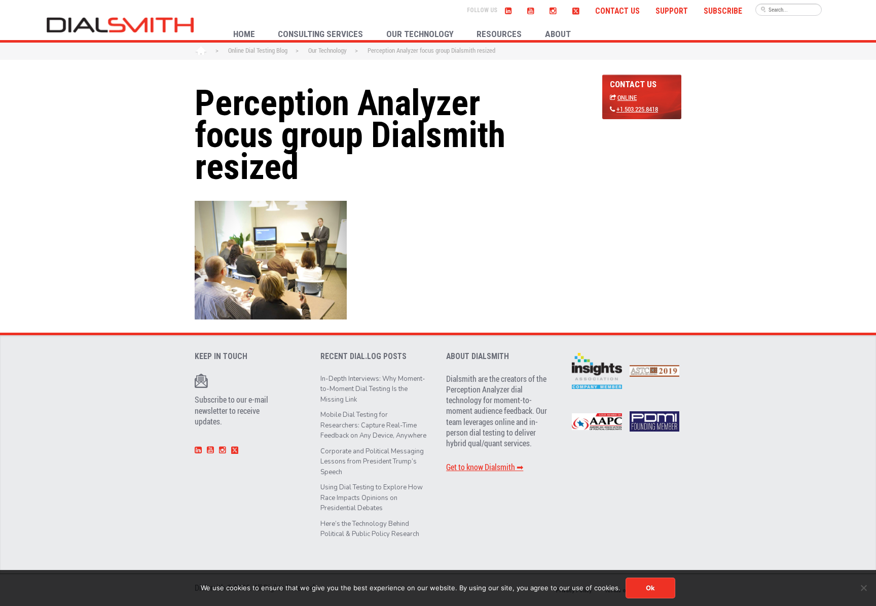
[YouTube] (531, 9)
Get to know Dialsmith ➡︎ (484, 467)
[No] (863, 588)
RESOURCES (499, 34)
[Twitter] (575, 9)
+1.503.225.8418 (637, 109)
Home (201, 51)
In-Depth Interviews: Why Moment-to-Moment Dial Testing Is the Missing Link (372, 389)
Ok (650, 588)
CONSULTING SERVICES (320, 34)
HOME (244, 34)
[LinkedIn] (508, 9)
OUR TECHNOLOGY (420, 34)
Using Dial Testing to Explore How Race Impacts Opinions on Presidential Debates (371, 498)
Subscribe (723, 11)
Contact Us (617, 11)
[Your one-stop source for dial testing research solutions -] (120, 24)
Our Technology (327, 50)
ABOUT (558, 34)
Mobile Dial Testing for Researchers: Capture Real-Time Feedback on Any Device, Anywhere (373, 425)
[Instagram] (553, 9)
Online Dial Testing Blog (257, 50)
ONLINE (627, 97)
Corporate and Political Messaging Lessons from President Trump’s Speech (372, 462)
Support (671, 11)
